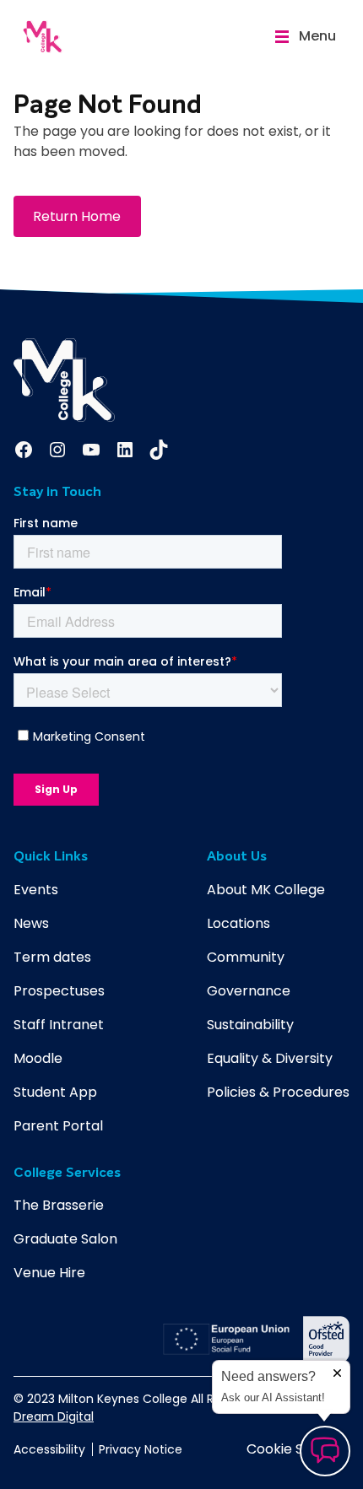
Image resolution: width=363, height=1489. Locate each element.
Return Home (77, 216)
